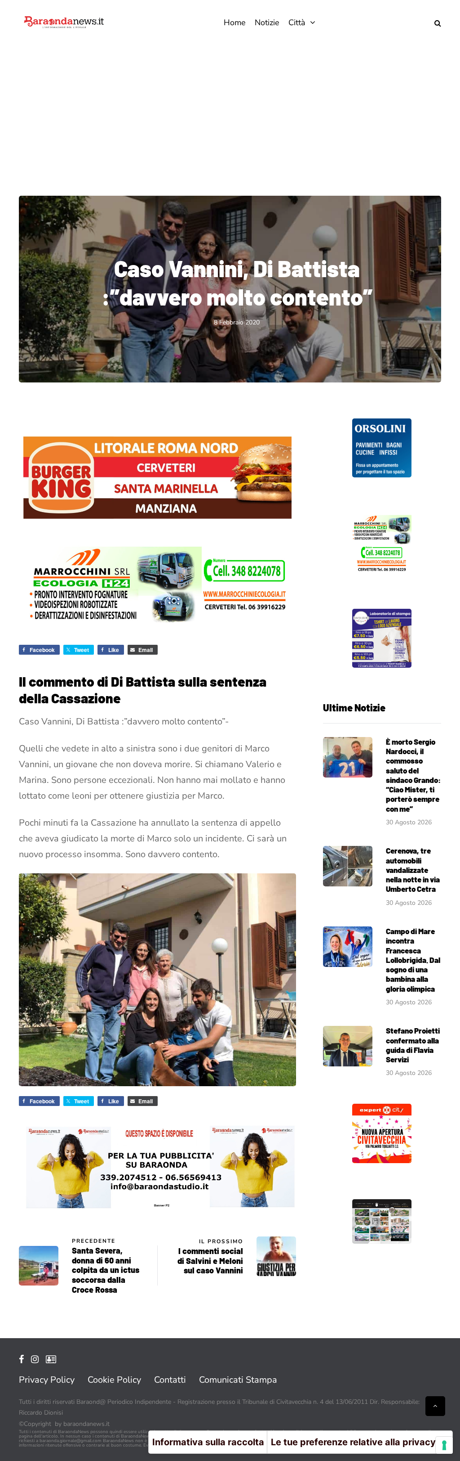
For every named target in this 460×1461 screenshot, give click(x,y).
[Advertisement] (230, 112)
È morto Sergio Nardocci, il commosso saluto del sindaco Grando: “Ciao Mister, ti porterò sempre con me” (413, 775)
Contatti (170, 1380)
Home (235, 22)
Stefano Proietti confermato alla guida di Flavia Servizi (413, 1045)
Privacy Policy (47, 1380)
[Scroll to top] (435, 1406)
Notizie (267, 22)
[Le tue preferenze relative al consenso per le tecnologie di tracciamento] (444, 1445)
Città (296, 22)
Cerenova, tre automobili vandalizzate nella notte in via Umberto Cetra (413, 869)
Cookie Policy (114, 1380)
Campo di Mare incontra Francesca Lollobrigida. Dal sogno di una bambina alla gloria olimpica (413, 959)
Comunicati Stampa (238, 1380)
